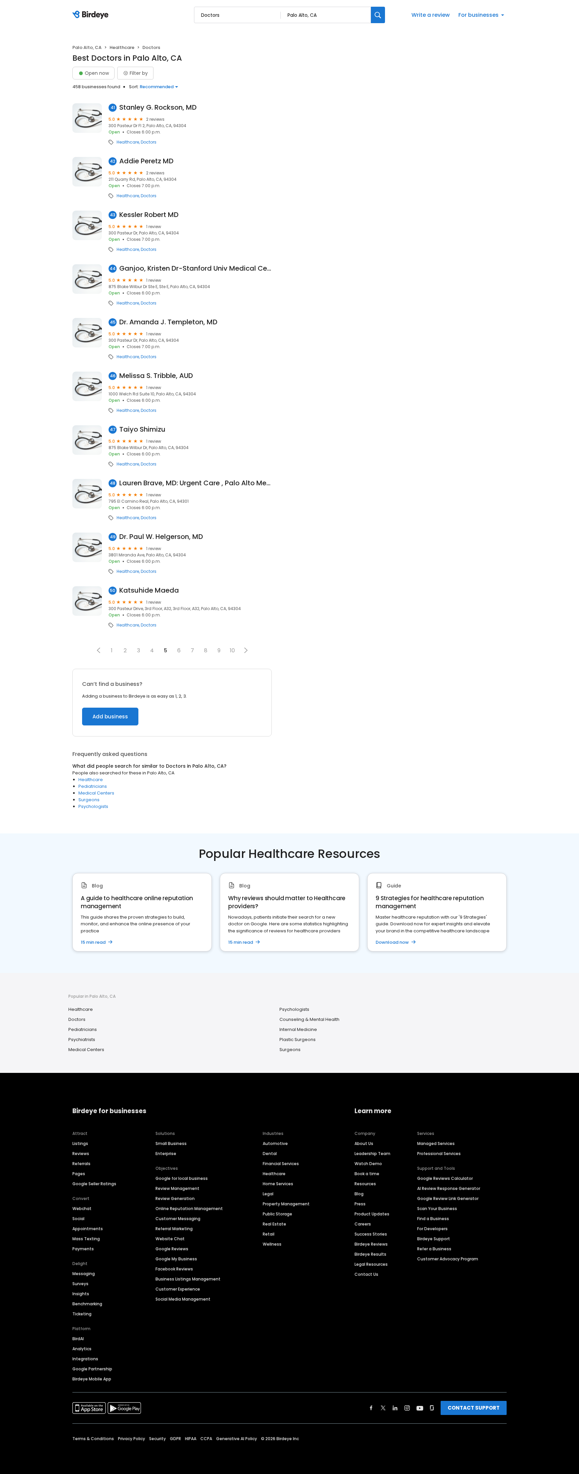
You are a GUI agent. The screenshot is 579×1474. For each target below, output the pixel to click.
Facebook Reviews (174, 1269)
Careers (363, 1224)
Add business (110, 716)
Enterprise (165, 1153)
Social (78, 1218)
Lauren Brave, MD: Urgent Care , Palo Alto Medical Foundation (195, 483)
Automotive (275, 1143)
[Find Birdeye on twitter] (383, 1408)
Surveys (80, 1284)
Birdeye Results (370, 1254)
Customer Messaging (177, 1218)
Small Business (171, 1143)
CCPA (206, 1438)
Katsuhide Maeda (149, 590)
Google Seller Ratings (94, 1184)
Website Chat (170, 1239)
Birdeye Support (433, 1239)
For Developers (432, 1229)
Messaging (83, 1273)
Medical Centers (96, 793)
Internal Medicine (298, 1029)
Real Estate (274, 1224)
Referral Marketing (174, 1229)
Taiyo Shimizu (142, 429)
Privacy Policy (131, 1438)
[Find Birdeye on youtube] (419, 1408)
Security (157, 1438)
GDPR (175, 1438)
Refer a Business (434, 1249)
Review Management (177, 1188)
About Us (364, 1143)
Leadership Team (372, 1153)
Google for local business (181, 1178)
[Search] (378, 15)
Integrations (85, 1359)
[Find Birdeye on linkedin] (395, 1408)
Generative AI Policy (236, 1438)
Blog (359, 1194)
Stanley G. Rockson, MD (158, 107)
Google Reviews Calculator (445, 1178)
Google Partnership (92, 1369)
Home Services (278, 1184)
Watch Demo (368, 1163)
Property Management (286, 1204)
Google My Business (176, 1259)
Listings (80, 1143)
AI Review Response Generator (448, 1188)
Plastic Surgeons (297, 1039)
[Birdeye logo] (91, 15)
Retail (268, 1234)
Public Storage (277, 1214)
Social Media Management (182, 1299)
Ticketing (81, 1314)
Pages (78, 1174)
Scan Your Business (437, 1208)
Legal (268, 1194)
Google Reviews (171, 1249)
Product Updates (372, 1214)
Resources (365, 1184)
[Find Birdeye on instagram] (407, 1408)
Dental (270, 1153)
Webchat (81, 1208)
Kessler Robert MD (149, 215)
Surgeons (89, 800)
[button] (98, 650)
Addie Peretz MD (146, 161)
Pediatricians (92, 786)
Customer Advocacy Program (447, 1259)
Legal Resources (371, 1264)
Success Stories (371, 1234)
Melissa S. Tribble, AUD (156, 376)
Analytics (81, 1349)
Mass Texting (86, 1239)
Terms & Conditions (93, 1438)
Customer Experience (177, 1289)
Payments (83, 1249)
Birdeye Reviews (371, 1244)
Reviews (80, 1153)
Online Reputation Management (189, 1208)
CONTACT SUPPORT (474, 1407)
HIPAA (190, 1438)
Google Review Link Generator (447, 1198)
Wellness (272, 1244)
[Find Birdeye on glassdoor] (432, 1408)
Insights (80, 1294)
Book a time (367, 1174)
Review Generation (175, 1198)
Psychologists (93, 806)
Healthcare (122, 47)
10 (232, 650)
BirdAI (78, 1339)
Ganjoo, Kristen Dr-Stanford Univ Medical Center (195, 268)
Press (360, 1204)
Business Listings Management (187, 1279)
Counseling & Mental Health (309, 1019)
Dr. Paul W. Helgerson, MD (161, 537)
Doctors (148, 142)
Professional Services (439, 1153)
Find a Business (433, 1218)
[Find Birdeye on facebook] (371, 1408)
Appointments (87, 1229)
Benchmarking (87, 1304)
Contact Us (366, 1274)
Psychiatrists (81, 1039)
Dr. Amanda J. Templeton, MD (168, 322)
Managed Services (436, 1143)
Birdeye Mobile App (91, 1379)
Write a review (430, 15)
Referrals (81, 1163)
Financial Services (281, 1163)
